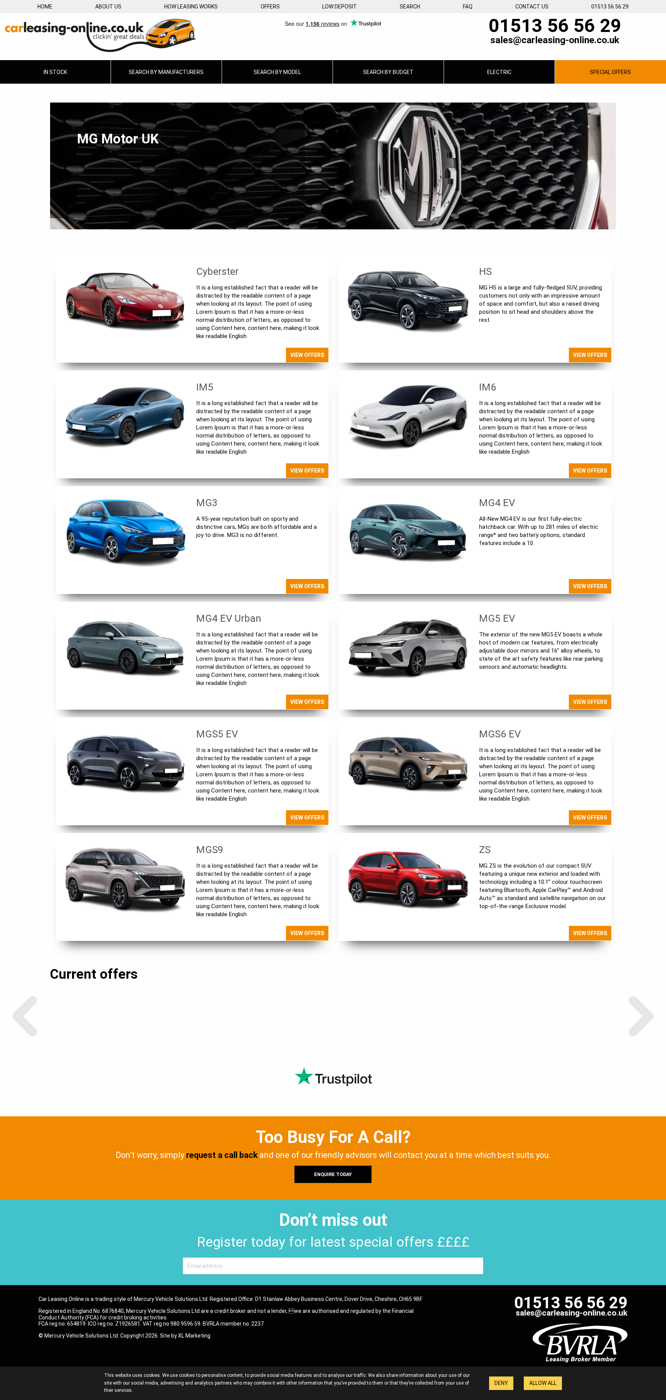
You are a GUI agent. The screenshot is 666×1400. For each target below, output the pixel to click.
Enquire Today (333, 1174)
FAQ (468, 6)
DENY (501, 1383)
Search (410, 6)
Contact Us (531, 6)
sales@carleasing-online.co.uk (554, 40)
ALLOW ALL (543, 1383)
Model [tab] (277, 72)
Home (44, 6)
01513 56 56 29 (610, 6)
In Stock (55, 72)
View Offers (307, 355)
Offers (270, 6)
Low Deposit (339, 6)
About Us (108, 6)
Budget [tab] (388, 72)
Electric (499, 72)
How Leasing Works (191, 6)
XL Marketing (194, 1336)
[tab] (166, 72)
